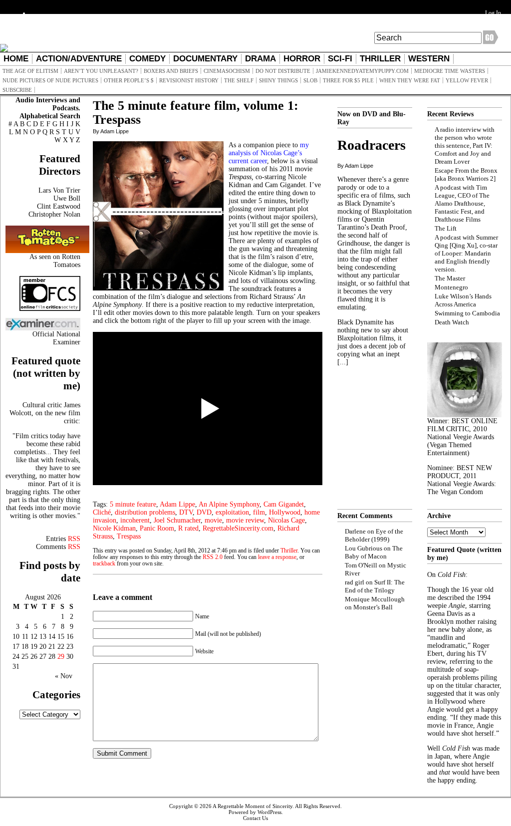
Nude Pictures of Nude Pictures (50, 80)
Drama (260, 58)
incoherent (135, 520)
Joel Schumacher (177, 520)
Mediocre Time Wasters (449, 71)
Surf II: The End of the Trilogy (375, 586)
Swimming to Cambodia (467, 313)
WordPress (269, 812)
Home (15, 58)
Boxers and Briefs (171, 71)
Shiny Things (278, 80)
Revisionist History (189, 80)
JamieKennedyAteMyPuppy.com (362, 71)
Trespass (129, 536)
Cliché (102, 512)
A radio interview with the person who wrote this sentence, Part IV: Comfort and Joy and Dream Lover (465, 145)
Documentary (205, 58)
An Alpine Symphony (229, 504)
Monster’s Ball (373, 607)
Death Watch (452, 322)
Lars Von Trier (59, 190)
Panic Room (157, 528)
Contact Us (255, 818)
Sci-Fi (340, 58)
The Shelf (239, 80)
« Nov (63, 676)
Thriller (380, 58)
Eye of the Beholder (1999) (374, 535)
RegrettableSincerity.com (238, 528)
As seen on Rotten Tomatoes (54, 261)
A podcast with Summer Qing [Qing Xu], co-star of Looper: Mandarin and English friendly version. (466, 253)
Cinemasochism (227, 71)
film (259, 512)
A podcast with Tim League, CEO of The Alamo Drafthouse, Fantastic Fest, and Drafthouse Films (462, 203)
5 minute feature (133, 504)
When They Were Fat (409, 80)
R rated (188, 528)
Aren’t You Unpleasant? (101, 71)
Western (429, 58)
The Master (450, 278)
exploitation (232, 512)
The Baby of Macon (374, 552)
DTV (186, 512)
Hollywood (284, 512)
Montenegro (451, 287)
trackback (104, 563)
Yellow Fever (467, 80)
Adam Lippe (177, 504)
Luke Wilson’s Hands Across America (463, 300)
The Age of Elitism (30, 71)
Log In (493, 12)
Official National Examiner (56, 338)
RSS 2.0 (213, 557)
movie (213, 520)
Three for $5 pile (348, 80)
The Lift (446, 228)
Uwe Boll (66, 198)
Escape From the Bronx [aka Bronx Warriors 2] (466, 174)
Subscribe (17, 90)
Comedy (147, 58)
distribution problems (145, 512)
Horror (301, 58)
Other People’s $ (129, 80)
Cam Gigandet (283, 504)
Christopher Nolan (54, 214)
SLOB (310, 80)
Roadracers (371, 145)
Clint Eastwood (58, 206)
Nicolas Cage (286, 520)
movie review (245, 520)
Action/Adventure (79, 58)
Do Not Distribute (283, 71)
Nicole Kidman (114, 528)
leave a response (277, 557)
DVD (204, 512)
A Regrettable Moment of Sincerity (252, 806)
